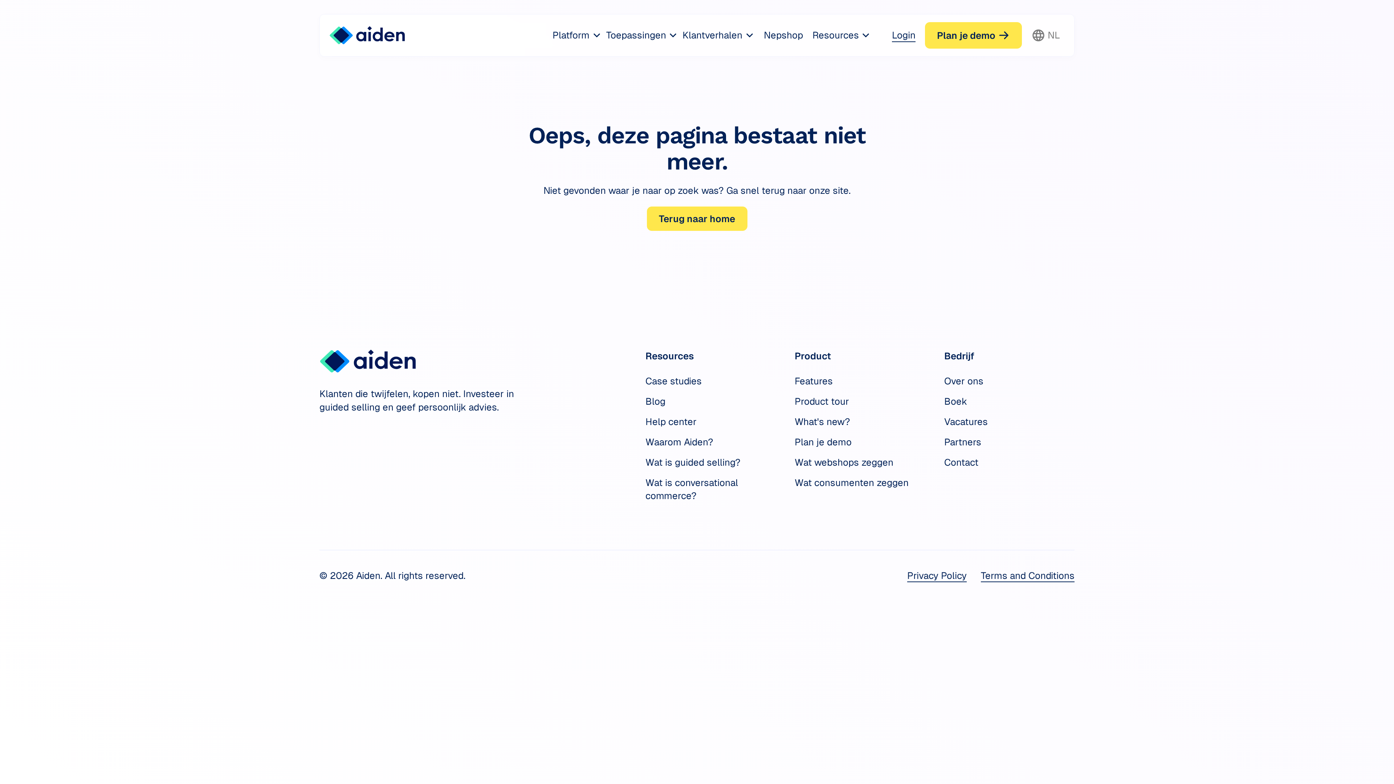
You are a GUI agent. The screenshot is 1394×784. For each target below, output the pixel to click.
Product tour (822, 401)
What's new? (822, 422)
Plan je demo (823, 442)
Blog (655, 401)
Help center (671, 422)
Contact (961, 462)
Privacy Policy (937, 575)
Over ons (963, 381)
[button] (577, 35)
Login (904, 35)
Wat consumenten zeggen (852, 483)
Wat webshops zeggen (844, 462)
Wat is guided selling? (693, 462)
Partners (962, 442)
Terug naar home (697, 219)
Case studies (673, 381)
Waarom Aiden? (679, 442)
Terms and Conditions (1028, 575)
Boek (955, 401)
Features (814, 381)
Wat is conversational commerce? (691, 489)
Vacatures (966, 422)
